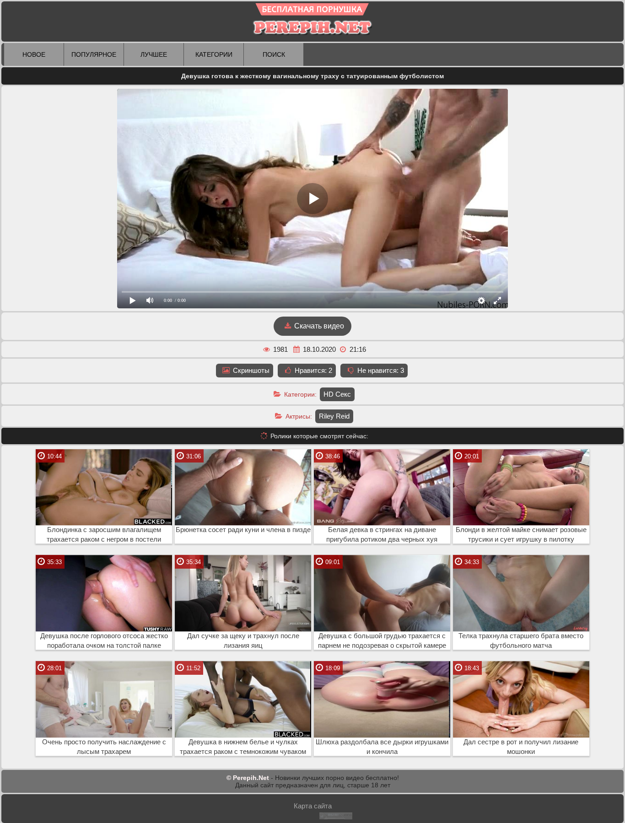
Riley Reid (334, 416)
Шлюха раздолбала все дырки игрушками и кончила (382, 746)
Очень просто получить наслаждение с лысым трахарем (104, 746)
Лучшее (153, 54)
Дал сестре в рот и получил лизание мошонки (520, 746)
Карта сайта (313, 806)
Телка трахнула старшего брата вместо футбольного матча (520, 640)
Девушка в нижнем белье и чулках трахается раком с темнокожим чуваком (243, 746)
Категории (213, 54)
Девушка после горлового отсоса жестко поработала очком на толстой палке (104, 640)
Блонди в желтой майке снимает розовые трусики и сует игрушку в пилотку (521, 534)
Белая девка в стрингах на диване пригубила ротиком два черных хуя (381, 534)
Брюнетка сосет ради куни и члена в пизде (243, 529)
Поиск (274, 54)
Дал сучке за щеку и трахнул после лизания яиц (243, 640)
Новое (33, 54)
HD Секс (337, 394)
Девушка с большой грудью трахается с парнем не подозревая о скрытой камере (382, 640)
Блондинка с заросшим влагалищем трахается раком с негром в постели (104, 534)
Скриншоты (250, 370)
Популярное (93, 54)
